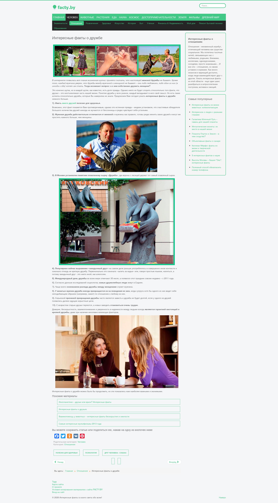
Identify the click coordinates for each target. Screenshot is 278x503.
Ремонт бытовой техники (211, 23)
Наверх (222, 497)
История (132, 23)
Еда (114, 17)
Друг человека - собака (115, 453)
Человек (72, 17)
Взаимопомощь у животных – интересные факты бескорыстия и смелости (94, 416)
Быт (141, 23)
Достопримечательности (159, 17)
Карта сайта (58, 484)
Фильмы (194, 17)
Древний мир (210, 17)
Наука (123, 17)
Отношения (76, 23)
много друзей (69, 103)
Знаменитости (60, 23)
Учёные (150, 23)
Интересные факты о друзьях (73, 409)
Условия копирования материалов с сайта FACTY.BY (77, 489)
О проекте (57, 487)
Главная (58, 17)
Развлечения (92, 23)
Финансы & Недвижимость (170, 23)
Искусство (119, 23)
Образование (60, 28)
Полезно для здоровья (66, 453)
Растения (103, 17)
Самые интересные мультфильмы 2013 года (80, 423)
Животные (87, 17)
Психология (91, 453)
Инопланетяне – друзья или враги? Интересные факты (85, 401)
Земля (182, 17)
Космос (134, 17)
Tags (54, 481)
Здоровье (106, 23)
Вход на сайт (58, 492)
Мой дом (191, 23)
